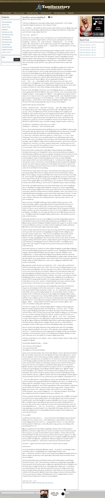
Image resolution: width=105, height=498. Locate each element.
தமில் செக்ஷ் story (49, 482)
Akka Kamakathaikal (7, 22)
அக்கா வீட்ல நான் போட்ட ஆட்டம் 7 (88, 45)
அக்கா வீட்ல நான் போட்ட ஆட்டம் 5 (88, 50)
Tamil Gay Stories (6, 37)
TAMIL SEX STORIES (31, 482)
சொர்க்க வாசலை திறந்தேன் (34, 17)
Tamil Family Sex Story (59, 13)
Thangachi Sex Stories (7, 49)
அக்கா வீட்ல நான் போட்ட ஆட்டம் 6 (88, 47)
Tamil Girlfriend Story (7, 39)
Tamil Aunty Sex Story (32, 13)
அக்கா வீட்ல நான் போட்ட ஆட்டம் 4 (88, 52)
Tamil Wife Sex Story (46, 13)
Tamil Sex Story (40, 482)
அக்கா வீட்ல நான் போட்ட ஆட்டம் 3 (88, 55)
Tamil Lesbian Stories (7, 42)
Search (3, 57)
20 (51, 17)
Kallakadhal (71, 13)
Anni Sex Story (5, 24)
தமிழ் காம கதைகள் (19, 13)
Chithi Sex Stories (6, 27)
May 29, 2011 (27, 19)
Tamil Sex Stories (6, 13)
